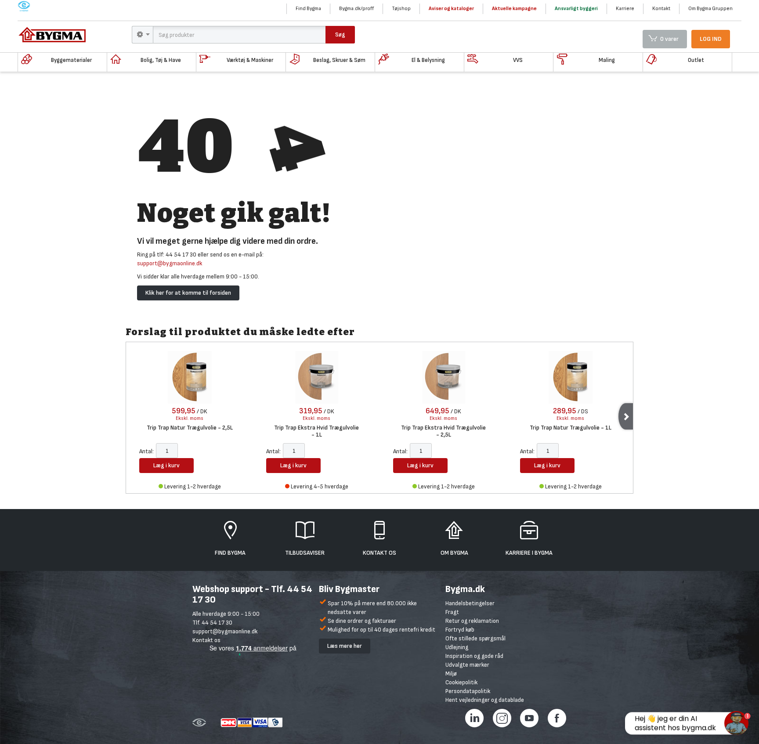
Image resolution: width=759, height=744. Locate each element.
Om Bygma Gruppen (710, 8)
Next (625, 416)
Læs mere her (344, 646)
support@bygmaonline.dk (169, 263)
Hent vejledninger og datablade (484, 700)
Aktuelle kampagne (514, 8)
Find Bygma (308, 8)
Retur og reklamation (472, 621)
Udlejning (456, 647)
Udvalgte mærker (467, 664)
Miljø (451, 673)
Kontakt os (206, 640)
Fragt (452, 612)
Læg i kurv (166, 465)
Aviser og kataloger (451, 8)
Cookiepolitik (461, 682)
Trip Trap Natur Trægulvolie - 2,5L (190, 427)
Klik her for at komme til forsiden (188, 292)
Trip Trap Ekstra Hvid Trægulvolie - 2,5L (443, 431)
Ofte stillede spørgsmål (475, 638)
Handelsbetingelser (470, 603)
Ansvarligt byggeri (576, 8)
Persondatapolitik (467, 691)
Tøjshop (401, 8)
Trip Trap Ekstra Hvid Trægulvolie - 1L (316, 431)
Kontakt (661, 8)
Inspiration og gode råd (474, 656)
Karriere (625, 8)
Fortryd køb (459, 629)
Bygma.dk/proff (356, 8)
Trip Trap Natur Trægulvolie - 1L (570, 427)
